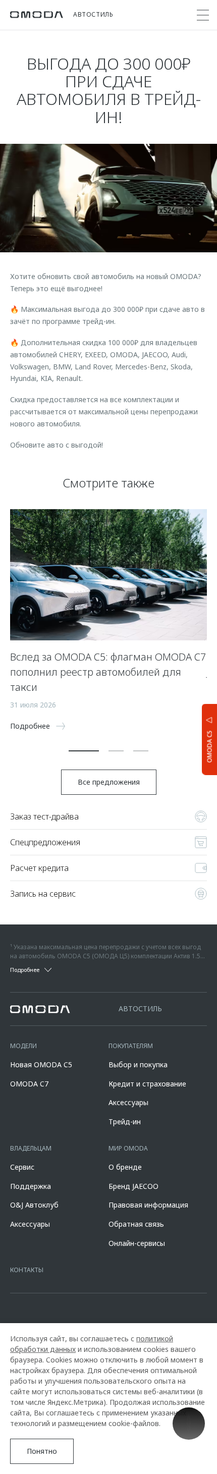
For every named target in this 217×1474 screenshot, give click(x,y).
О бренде (125, 1167)
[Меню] (203, 15)
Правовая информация (148, 1205)
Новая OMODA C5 (41, 1064)
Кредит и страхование (147, 1083)
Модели (23, 1046)
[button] (84, 750)
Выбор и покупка (138, 1064)
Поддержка (30, 1186)
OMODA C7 (29, 1083)
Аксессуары (128, 1102)
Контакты (26, 1270)
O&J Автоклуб (34, 1205)
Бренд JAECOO (133, 1186)
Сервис (22, 1167)
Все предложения (109, 782)
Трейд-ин (124, 1121)
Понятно (42, 1451)
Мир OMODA (128, 1148)
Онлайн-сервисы (136, 1243)
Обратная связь (136, 1224)
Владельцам (30, 1148)
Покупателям (130, 1046)
